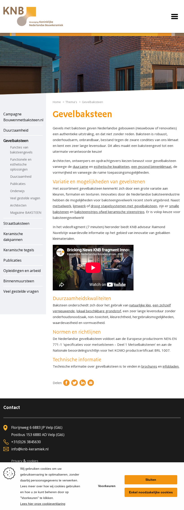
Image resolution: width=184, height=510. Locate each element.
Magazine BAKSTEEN (25, 212)
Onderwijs (17, 191)
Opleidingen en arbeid (22, 270)
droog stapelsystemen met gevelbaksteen (124, 206)
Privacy (16, 460)
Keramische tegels (18, 249)
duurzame (80, 166)
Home (57, 102)
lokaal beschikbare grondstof (99, 311)
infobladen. (171, 366)
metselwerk (62, 206)
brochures (149, 366)
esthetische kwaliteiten (111, 166)
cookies (32, 460)
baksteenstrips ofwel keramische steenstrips (109, 211)
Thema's (71, 102)
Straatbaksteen (16, 223)
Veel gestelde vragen (25, 198)
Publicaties (18, 184)
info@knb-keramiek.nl (29, 449)
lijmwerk (79, 206)
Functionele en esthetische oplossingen (20, 164)
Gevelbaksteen (15, 140)
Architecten (18, 205)
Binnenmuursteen (18, 281)
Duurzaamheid (15, 130)
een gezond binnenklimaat (151, 166)
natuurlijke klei (140, 305)
